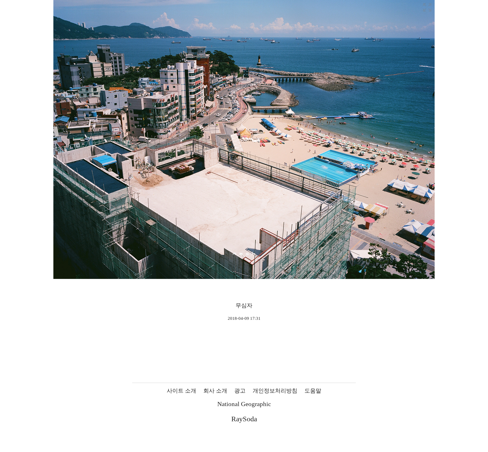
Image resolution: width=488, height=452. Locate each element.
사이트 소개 (181, 391)
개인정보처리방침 (275, 391)
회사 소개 (215, 391)
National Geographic (244, 403)
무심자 (244, 305)
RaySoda (244, 419)
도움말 (312, 391)
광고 (240, 391)
